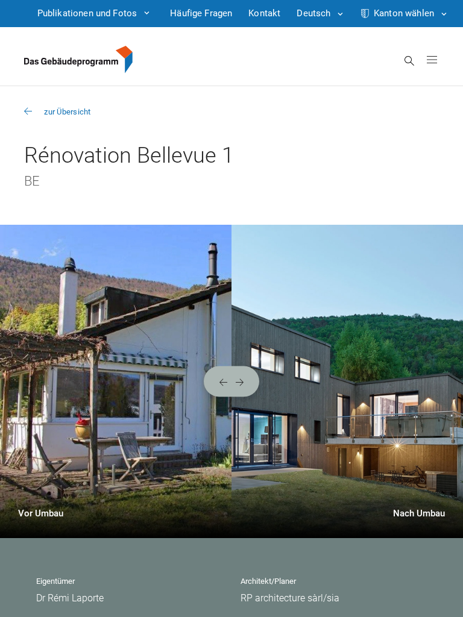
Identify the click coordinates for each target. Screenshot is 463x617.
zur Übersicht (67, 111)
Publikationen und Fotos (87, 13)
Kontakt (264, 13)
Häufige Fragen (201, 13)
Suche (410, 61)
